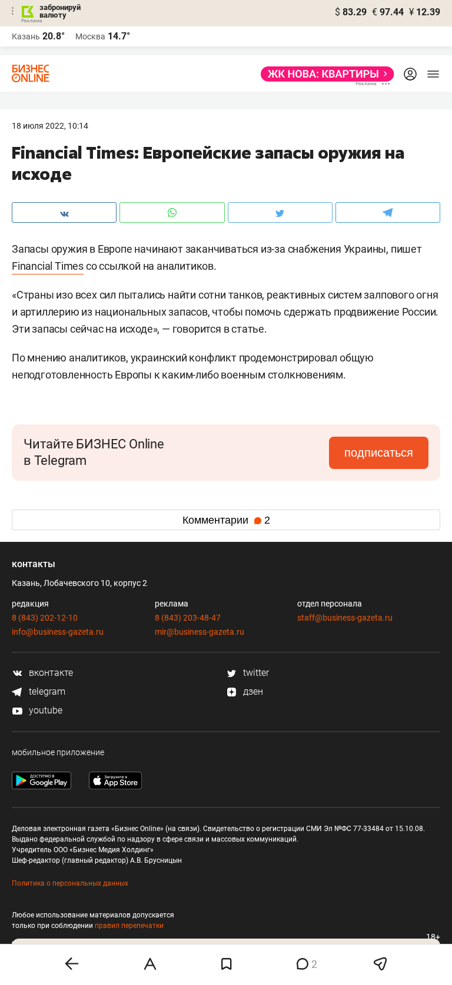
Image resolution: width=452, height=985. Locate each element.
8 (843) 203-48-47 (188, 617)
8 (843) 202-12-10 (45, 617)
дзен (252, 691)
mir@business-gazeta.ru (199, 631)
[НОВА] (324, 74)
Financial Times (48, 266)
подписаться (378, 452)
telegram (45, 691)
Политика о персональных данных (70, 883)
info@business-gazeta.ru (58, 631)
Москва (90, 36)
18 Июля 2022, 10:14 (50, 125)
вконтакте (49, 672)
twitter (255, 672)
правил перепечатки (129, 926)
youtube (44, 710)
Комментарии (226, 520)
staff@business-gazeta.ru (345, 617)
